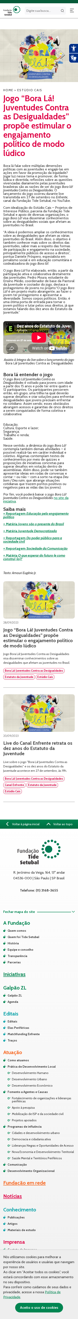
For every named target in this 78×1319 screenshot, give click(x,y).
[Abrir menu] (72, 11)
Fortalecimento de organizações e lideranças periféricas (41, 1100)
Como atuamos (18, 1060)
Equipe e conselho (20, 949)
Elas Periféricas (18, 1027)
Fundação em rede (24, 1183)
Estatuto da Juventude (19, 677)
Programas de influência (25, 1126)
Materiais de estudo (22, 1230)
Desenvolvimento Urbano (29, 1079)
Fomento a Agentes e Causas (28, 1091)
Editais (12, 1021)
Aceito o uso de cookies (39, 1307)
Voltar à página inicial (25, 824)
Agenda (13, 1001)
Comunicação (17, 1164)
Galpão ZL (15, 995)
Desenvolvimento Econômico (32, 1085)
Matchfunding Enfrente (24, 1034)
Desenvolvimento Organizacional (31, 1170)
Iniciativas (14, 974)
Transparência (17, 955)
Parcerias (14, 962)
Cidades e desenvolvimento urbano (36, 1132)
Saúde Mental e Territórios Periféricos (37, 1158)
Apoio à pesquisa (23, 1107)
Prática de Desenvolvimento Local (32, 1066)
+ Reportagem (36, 515)
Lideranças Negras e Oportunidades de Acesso (43, 1145)
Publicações (16, 1217)
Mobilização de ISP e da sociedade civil (37, 1113)
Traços (12, 1040)
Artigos (13, 1223)
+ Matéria (33, 524)
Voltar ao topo (63, 824)
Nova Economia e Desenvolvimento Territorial (43, 1151)
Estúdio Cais (45, 677)
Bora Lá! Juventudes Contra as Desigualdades (34, 670)
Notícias (12, 1196)
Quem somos (17, 930)
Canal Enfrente (14, 785)
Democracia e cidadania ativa (31, 1139)
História (13, 943)
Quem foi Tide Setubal (23, 936)
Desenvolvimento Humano (30, 1072)
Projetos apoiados (24, 1120)
